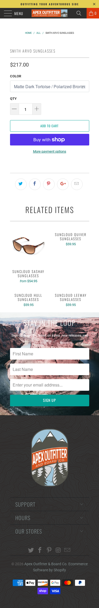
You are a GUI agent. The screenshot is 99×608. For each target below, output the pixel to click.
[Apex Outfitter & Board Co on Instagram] (58, 550)
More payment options (49, 151)
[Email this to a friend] (77, 184)
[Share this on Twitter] (21, 184)
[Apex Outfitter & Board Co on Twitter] (31, 550)
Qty (13, 99)
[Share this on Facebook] (35, 184)
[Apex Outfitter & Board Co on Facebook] (40, 550)
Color (15, 76)
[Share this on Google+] (63, 184)
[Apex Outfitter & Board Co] (49, 13)
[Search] (81, 13)
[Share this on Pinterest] (49, 184)
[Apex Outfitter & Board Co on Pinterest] (49, 550)
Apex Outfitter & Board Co (45, 564)
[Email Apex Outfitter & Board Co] (68, 550)
